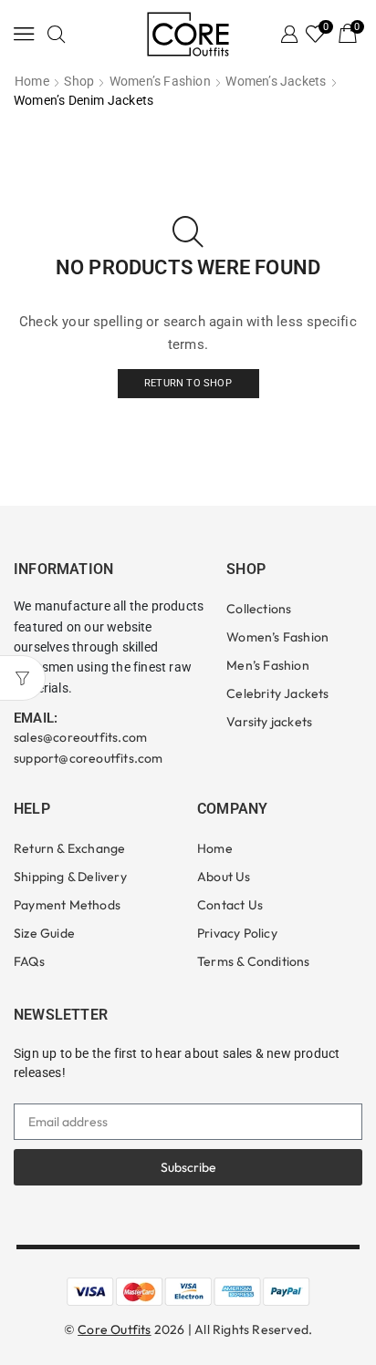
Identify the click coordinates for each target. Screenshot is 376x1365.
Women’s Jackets (275, 81)
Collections (258, 608)
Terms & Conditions (253, 961)
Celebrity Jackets (277, 693)
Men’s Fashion (267, 665)
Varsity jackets (269, 721)
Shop (79, 81)
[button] (24, 34)
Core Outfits (114, 1329)
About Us (224, 876)
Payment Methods (67, 905)
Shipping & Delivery (70, 876)
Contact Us (230, 905)
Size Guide (44, 933)
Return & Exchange (69, 848)
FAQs (29, 961)
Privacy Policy (237, 933)
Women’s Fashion (160, 81)
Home (32, 81)
